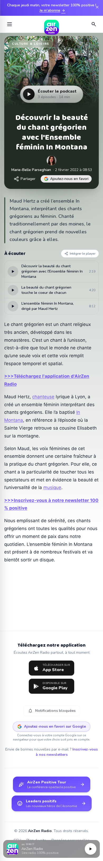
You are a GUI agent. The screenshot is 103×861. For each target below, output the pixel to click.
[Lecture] (90, 849)
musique (52, 487)
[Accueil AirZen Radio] (51, 24)
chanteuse (43, 396)
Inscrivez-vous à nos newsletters (67, 752)
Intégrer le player (82, 253)
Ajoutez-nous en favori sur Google (55, 726)
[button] (51, 849)
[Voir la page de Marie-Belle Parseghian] (51, 160)
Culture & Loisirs (30, 44)
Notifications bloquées (52, 711)
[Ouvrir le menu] (9, 24)
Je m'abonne (52, 10)
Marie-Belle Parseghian (31, 169)
